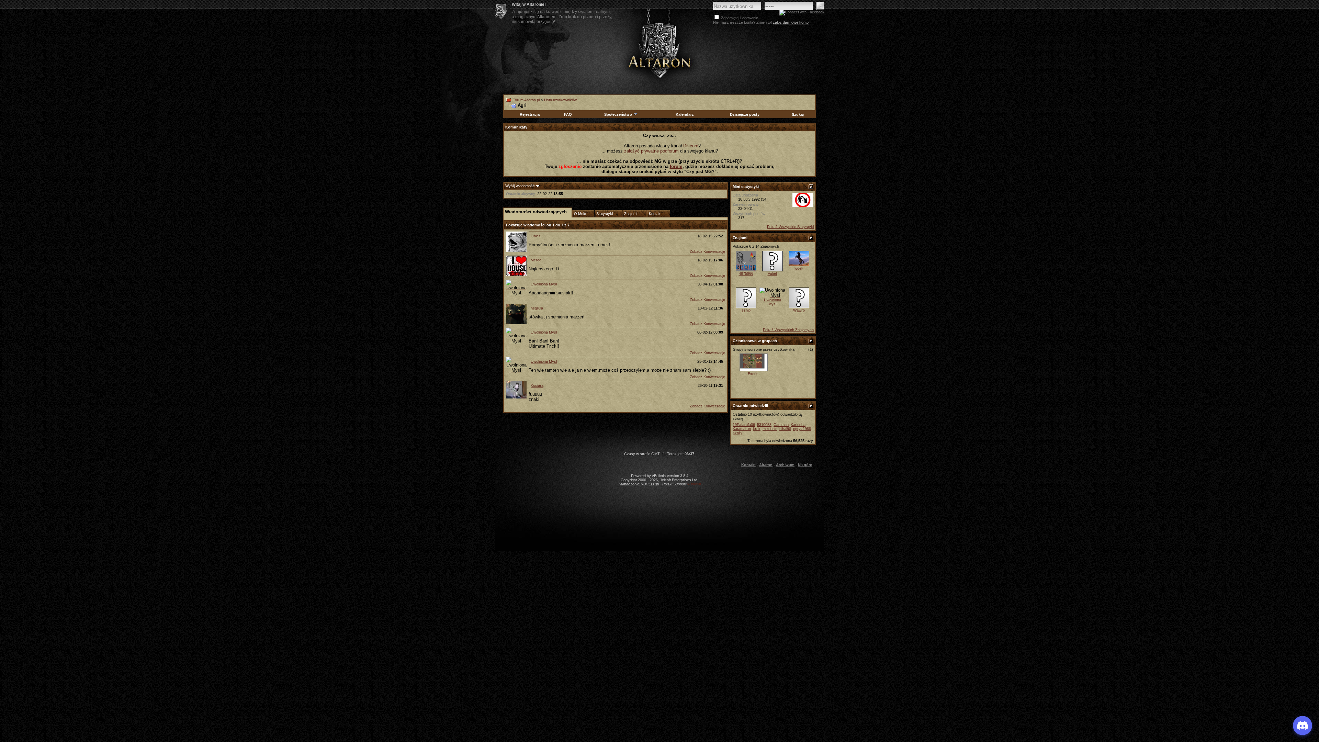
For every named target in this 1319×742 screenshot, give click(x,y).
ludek (798, 268)
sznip (746, 310)
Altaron (659, 50)
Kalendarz (685, 114)
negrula (537, 308)
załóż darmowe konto (791, 22)
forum (676, 166)
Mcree (536, 260)
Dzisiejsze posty (744, 114)
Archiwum (785, 465)
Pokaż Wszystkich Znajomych (788, 330)
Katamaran (742, 429)
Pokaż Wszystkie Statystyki (790, 227)
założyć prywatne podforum (651, 151)
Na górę (805, 465)
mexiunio (770, 429)
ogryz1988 (802, 429)
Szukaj (798, 114)
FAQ (568, 114)
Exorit (752, 374)
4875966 (746, 273)
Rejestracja (530, 114)
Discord (690, 145)
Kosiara (537, 385)
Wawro (799, 310)
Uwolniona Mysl (544, 284)
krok (756, 429)
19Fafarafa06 (744, 425)
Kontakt (748, 465)
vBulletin (694, 484)
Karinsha (798, 425)
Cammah (781, 425)
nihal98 (785, 429)
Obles (536, 236)
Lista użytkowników (560, 100)
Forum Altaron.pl (526, 100)
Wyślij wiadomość (520, 186)
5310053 (764, 425)
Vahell (772, 273)
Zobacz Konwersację (707, 251)
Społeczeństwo (618, 114)
